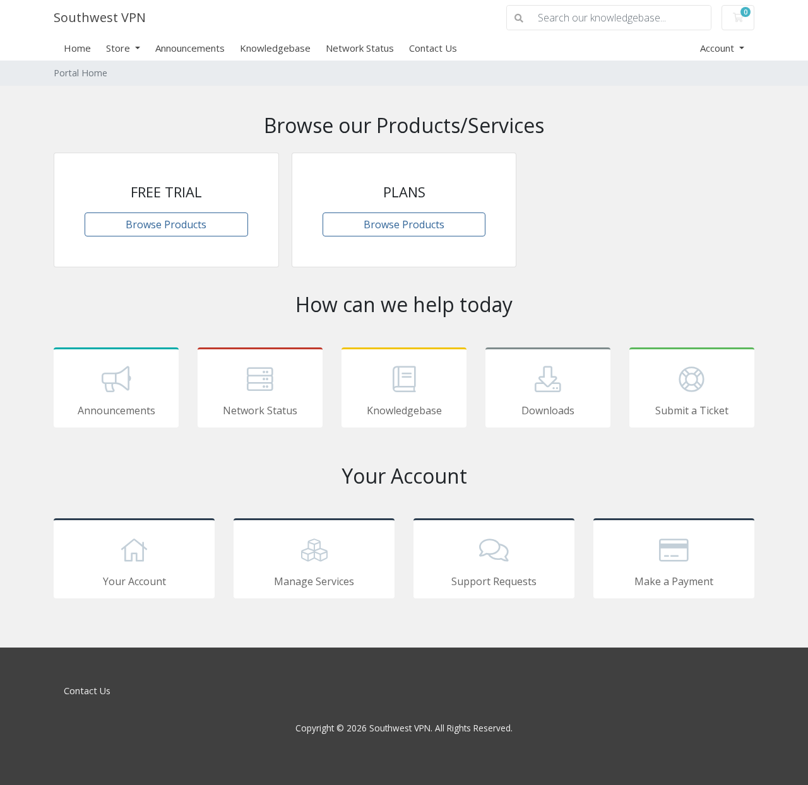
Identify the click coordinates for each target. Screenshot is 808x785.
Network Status (360, 48)
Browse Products (166, 224)
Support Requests (494, 581)
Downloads (547, 410)
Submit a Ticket (691, 410)
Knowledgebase (275, 48)
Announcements (190, 48)
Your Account (134, 581)
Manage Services (314, 581)
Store (119, 48)
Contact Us (433, 48)
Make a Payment (673, 581)
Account (718, 48)
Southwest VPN (100, 17)
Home (77, 48)
